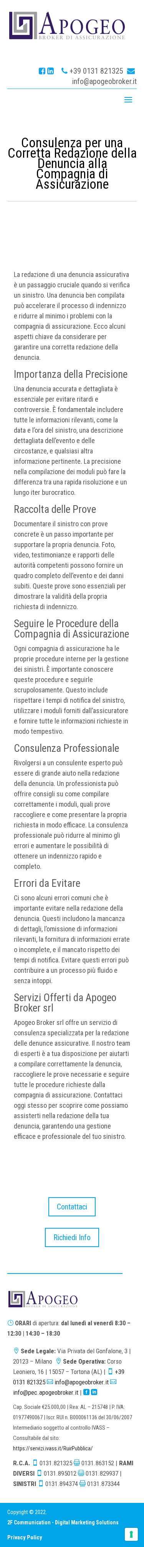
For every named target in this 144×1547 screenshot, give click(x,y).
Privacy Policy (24, 1537)
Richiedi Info (72, 1237)
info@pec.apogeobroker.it (45, 1392)
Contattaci (72, 1206)
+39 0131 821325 (96, 71)
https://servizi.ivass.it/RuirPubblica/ (53, 1448)
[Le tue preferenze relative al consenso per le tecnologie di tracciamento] (131, 1534)
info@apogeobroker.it (104, 81)
